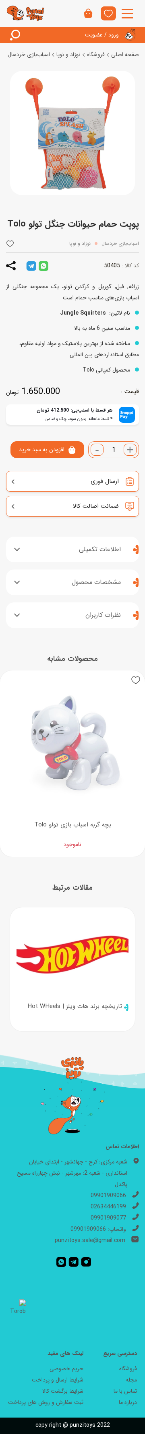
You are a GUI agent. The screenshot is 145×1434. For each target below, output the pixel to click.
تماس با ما (125, 1391)
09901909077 (108, 1218)
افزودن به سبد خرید (41, 449)
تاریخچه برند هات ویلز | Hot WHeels (74, 1006)
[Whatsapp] (61, 1262)
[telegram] (31, 265)
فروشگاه (96, 54)
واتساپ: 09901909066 (98, 1229)
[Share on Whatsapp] (43, 265)
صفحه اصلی (125, 54)
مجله (131, 1379)
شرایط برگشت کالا (62, 1391)
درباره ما (128, 1402)
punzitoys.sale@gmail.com (90, 1240)
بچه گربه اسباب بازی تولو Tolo (72, 825)
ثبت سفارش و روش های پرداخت (45, 1402)
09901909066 (108, 1195)
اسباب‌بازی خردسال (29, 54)
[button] (10, 243)
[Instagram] (86, 1262)
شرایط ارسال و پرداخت (57, 1379)
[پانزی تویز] (25, 13)
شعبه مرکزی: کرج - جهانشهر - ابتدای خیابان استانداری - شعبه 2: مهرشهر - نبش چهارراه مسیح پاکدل (72, 1173)
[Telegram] (73, 1262)
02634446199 (108, 1206)
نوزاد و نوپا (68, 54)
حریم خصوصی (66, 1368)
